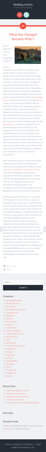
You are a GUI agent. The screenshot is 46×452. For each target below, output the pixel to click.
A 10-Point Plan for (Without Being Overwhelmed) (22, 403)
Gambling (9, 325)
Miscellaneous (11, 343)
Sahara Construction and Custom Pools (22, 169)
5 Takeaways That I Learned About (17, 397)
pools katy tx (8, 124)
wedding (9, 376)
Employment (10, 316)
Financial (9, 319)
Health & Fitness (11, 328)
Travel (8, 367)
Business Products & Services (16, 310)
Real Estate (9, 352)
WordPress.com (27, 447)
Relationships (10, 355)
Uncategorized (11, 370)
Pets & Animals (11, 349)
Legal (8, 340)
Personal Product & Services (15, 346)
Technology (10, 364)
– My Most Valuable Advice (15, 400)
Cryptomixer (7, 429)
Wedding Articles (23, 4)
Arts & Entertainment (13, 303)
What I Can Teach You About (15, 394)
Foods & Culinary (12, 322)
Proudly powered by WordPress (19, 444)
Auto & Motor (10, 307)
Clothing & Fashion (12, 313)
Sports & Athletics (12, 361)
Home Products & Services (15, 334)
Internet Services (11, 337)
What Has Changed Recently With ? (17, 390)
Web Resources (11, 373)
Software (9, 358)
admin (8, 269)
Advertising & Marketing (14, 300)
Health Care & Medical (13, 331)
